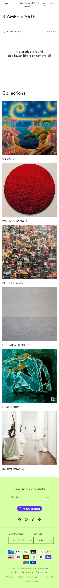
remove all (43, 56)
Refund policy (42, 572)
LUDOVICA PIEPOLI (14, 345)
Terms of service (31, 582)
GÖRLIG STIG (10, 407)
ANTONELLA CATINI (15, 283)
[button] (6, 4)
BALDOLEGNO (11, 469)
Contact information (15, 577)
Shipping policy (34, 577)
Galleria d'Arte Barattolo (28, 568)
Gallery (6, 158)
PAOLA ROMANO (13, 221)
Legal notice (50, 577)
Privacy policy (26, 572)
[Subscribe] (47, 497)
